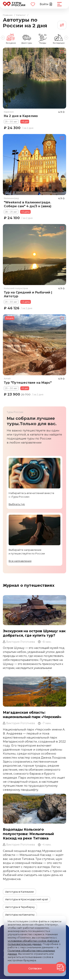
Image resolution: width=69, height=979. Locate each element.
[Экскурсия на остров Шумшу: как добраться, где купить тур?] (34, 610)
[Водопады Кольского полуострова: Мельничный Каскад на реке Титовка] (34, 809)
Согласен (35, 968)
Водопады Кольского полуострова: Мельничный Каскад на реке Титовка (28, 833)
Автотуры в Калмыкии (19, 891)
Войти (44, 4)
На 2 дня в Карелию (21, 116)
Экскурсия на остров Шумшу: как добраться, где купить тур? (34, 633)
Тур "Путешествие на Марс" (28, 382)
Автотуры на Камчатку (19, 914)
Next (66, 38)
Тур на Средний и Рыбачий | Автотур (28, 294)
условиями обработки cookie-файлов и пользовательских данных (33, 942)
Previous (3, 38)
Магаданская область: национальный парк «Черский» (32, 714)
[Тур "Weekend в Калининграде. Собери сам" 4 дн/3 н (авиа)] (34, 164)
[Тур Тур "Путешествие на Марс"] (34, 344)
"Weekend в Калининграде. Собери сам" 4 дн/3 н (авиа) (27, 204)
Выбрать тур (17, 504)
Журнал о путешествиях (28, 585)
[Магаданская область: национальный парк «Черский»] (34, 692)
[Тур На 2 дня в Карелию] (34, 78)
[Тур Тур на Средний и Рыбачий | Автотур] (34, 254)
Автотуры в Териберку (20, 906)
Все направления (20, 560)
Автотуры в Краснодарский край (26, 899)
